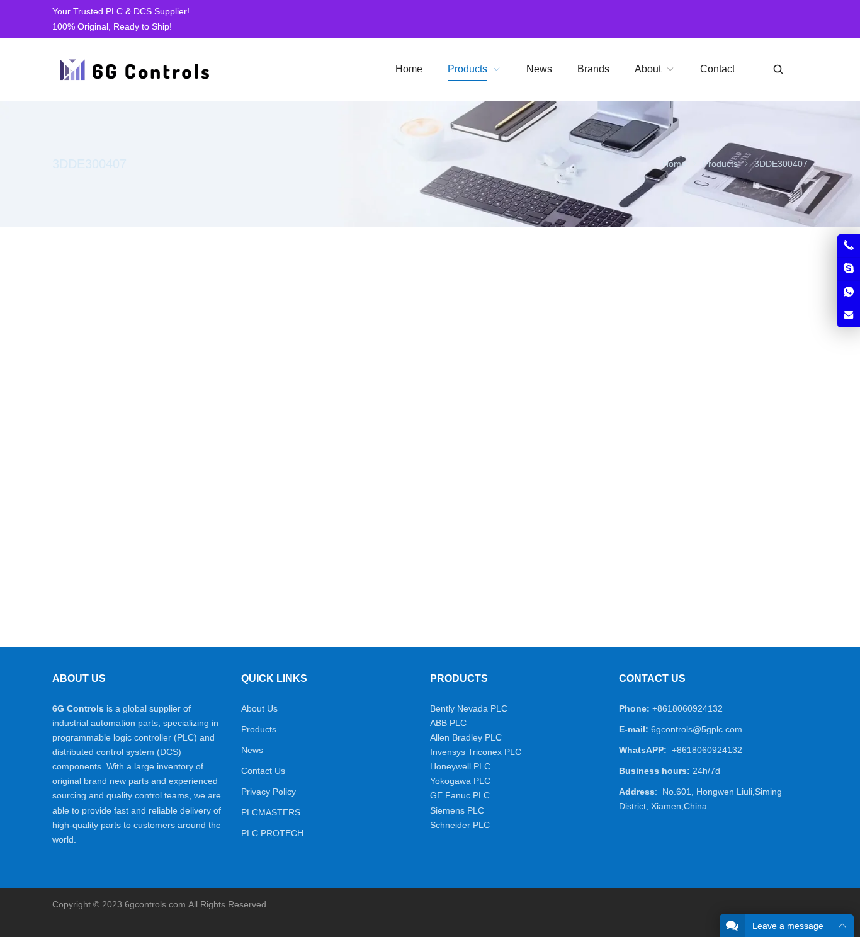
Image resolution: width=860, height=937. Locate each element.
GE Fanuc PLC (460, 795)
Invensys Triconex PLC (475, 752)
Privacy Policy (268, 792)
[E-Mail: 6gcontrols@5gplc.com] (848, 315)
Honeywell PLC (460, 766)
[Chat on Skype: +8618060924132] (848, 269)
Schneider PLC (460, 825)
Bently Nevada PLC (468, 708)
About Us (259, 708)
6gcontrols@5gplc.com (696, 729)
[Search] (777, 69)
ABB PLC (448, 723)
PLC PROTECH (272, 833)
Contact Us (263, 771)
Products (258, 729)
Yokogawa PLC (460, 781)
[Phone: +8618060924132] (848, 245)
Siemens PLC (457, 810)
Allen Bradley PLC (466, 737)
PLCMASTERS (270, 812)
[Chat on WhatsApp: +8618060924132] (848, 292)
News (252, 750)
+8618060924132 (687, 708)
